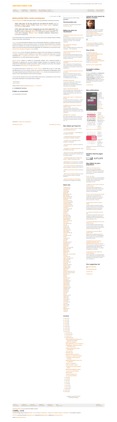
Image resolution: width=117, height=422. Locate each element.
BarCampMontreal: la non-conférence (74, 343)
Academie (65, 187)
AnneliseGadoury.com (91, 269)
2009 (66, 326)
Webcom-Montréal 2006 (18, 20)
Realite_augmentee (68, 271)
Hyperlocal (66, 228)
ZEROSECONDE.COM (22, 6)
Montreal (65, 251)
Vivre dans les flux (68, 144)
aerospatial (66, 188)
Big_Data (65, 195)
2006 (66, 331)
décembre (68, 333)
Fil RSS (51, 11)
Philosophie (66, 262)
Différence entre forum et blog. (71, 169)
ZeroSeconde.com (67, 26)
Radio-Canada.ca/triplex (95, 59)
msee (64, 255)
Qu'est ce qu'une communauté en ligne (95, 194)
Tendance (65, 295)
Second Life (66, 278)
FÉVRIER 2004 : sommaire (69, 115)
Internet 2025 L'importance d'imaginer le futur (23, 49)
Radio (64, 270)
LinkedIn (42, 405)
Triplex (65, 296)
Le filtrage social (68, 140)
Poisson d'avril (66, 264)
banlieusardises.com (25, 65)
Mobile (65, 250)
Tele (64, 292)
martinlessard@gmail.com (97, 54)
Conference (66, 203)
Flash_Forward (67, 220)
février (67, 387)
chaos (64, 199)
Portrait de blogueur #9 (71, 374)
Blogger (76, 397)
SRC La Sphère (100, 11)
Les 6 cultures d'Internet (69, 165)
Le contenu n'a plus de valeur (71, 128)
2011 (66, 323)
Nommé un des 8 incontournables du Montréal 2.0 (93, 33)
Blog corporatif (66, 196)
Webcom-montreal (16, 83)
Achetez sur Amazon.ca (99, 106)
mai (66, 382)
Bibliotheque (66, 194)
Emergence (66, 216)
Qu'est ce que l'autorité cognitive (71, 173)
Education (65, 215)
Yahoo (65, 310)
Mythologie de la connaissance (71, 161)
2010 (66, 325)
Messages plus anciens (55, 124)
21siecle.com (89, 271)
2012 (66, 321)
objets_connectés (67, 258)
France (65, 222)
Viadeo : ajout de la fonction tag (70, 88)
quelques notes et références (51, 45)
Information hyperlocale (68, 80)
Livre (64, 239)
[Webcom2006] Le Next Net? (72, 354)
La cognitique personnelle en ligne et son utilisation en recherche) (37, 55)
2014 (66, 318)
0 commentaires (38, 85)
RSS (64, 276)
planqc (65, 263)
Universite (65, 299)
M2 (64, 240)
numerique (66, 256)
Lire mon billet (100, 108)
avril (67, 383)
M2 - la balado (43, 11)
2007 (66, 329)
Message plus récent (17, 124)
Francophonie (66, 223)
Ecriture (65, 214)
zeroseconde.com (58, 415)
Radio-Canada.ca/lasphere (98, 60)
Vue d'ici (41, 72)
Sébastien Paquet (33, 33)
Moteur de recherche (68, 254)
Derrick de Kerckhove (47, 30)
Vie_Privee (66, 302)
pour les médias (93, 62)
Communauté (66, 200)
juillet (67, 379)
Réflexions (33, 11)
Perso (64, 260)
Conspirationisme (67, 206)
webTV (65, 306)
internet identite (67, 232)
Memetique (66, 248)
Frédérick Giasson (25, 25)
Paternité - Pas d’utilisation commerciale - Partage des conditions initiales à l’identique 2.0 (49, 412)
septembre (68, 337)
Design (65, 211)
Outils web (65, 259)
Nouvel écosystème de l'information (72, 179)
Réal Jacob (32, 30)
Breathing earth (69, 352)
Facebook (65, 219)
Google (65, 226)
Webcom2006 (69, 372)
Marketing (65, 243)
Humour (65, 227)
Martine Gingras (24, 30)
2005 (66, 390)
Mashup (65, 244)
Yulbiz (64, 311)
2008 (66, 328)
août (67, 377)
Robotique (65, 274)
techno (65, 291)
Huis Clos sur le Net (68, 152)
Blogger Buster (44, 415)
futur (64, 224)
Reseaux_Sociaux (67, 272)
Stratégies (25, 11)
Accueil (16, 11)
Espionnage (66, 218)
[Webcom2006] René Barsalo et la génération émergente (74, 340)
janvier (67, 388)
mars (67, 385)
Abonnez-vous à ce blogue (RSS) (94, 64)
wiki (21, 57)
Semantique (66, 280)
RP (64, 275)
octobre (67, 336)
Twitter (65, 298)
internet (65, 231)
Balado (65, 192)
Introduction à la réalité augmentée (72, 148)
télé (64, 294)
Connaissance (66, 204)
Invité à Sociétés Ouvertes (72, 365)
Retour (99, 405)
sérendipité (66, 282)
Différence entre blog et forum (93, 168)
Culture (65, 210)
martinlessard (94, 58)
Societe (65, 284)
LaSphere (65, 238)
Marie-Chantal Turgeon (36, 68)
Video (64, 300)
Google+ (50, 405)
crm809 (65, 207)
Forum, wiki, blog (90, 176)
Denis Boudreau (19, 26)
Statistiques (66, 287)
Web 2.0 (65, 304)
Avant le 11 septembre (71, 363)
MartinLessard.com (92, 52)
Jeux (64, 234)
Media (64, 246)
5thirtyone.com (30, 415)
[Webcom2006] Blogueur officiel (73, 369)
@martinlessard (93, 55)
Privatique (65, 267)
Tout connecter (69, 351)
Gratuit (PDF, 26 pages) (91, 149)
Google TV (72, 132)
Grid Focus (15, 415)
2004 (66, 391)
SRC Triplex (91, 11)
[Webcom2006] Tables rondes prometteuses (29, 18)
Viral (64, 303)
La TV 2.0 (66, 132)
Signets (65, 283)
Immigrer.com (89, 274)
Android (65, 190)
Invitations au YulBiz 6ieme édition (74, 356)
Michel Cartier (35, 31)
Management (66, 242)
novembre (68, 334)
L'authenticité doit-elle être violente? (72, 136)
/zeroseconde (94, 56)
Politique (65, 266)
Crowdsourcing (67, 208)
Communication (67, 202)
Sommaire (65, 286)
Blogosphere (66, 198)
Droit (64, 212)
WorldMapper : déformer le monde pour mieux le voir (74, 346)
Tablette (65, 290)
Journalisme (66, 235)
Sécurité (65, 279)
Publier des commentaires (25, 121)
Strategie (65, 288)
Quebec (65, 268)
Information (66, 230)
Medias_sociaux (67, 247)
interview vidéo (36, 65)
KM (64, 236)
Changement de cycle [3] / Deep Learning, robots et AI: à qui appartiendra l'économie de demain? (94, 242)
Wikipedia (65, 308)
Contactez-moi (89, 84)
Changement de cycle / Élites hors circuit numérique (94, 252)
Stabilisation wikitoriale (71, 342)
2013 (66, 320)
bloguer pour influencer (100, 116)
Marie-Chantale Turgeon (46, 25)
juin (66, 380)
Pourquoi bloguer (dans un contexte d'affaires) (94, 128)
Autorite (65, 191)
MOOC (65, 252)
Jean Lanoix (15, 42)
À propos (25, 405)
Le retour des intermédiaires (72, 371)
